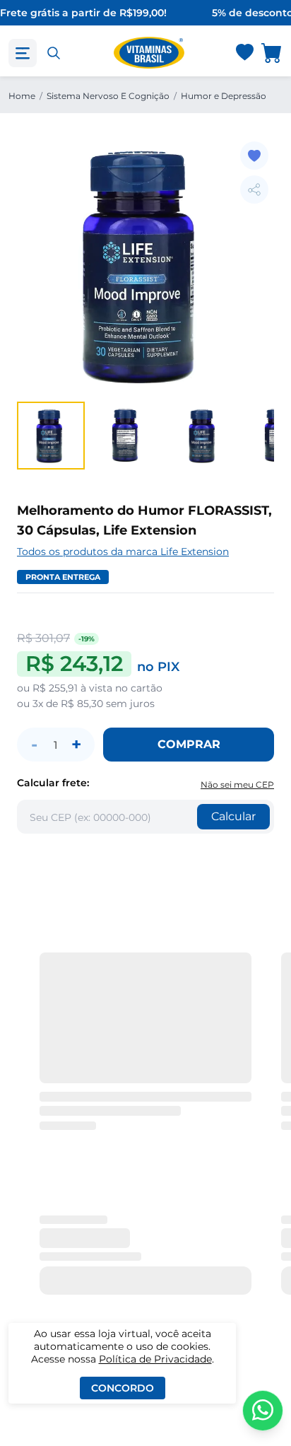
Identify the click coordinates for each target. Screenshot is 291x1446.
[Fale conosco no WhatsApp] (263, 1410)
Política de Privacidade (155, 1359)
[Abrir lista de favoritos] (244, 53)
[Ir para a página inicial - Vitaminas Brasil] (149, 53)
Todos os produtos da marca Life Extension (123, 551)
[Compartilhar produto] (254, 189)
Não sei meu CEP (237, 784)
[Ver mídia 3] (203, 436)
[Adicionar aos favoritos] (254, 155)
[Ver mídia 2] (127, 436)
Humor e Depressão (223, 96)
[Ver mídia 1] (51, 436)
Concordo (122, 1388)
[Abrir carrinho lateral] (272, 53)
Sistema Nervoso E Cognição (108, 96)
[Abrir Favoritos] (245, 53)
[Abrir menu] (22, 53)
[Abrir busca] (54, 53)
